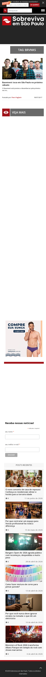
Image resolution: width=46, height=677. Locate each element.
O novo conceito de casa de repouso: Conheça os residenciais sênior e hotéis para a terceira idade (23, 492)
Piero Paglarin (16, 97)
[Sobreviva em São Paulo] (23, 20)
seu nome (9, 432)
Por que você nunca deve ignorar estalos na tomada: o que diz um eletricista (21, 616)
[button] (23, 3)
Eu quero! (35, 5)
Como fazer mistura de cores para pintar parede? (22, 585)
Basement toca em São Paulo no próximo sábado (22, 83)
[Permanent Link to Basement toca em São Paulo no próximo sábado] (22, 68)
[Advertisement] (23, 214)
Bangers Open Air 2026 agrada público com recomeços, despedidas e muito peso (24, 555)
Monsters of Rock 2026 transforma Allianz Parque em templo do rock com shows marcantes (24, 647)
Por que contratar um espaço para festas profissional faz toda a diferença (22, 523)
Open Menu (43, 10)
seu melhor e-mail (12, 445)
